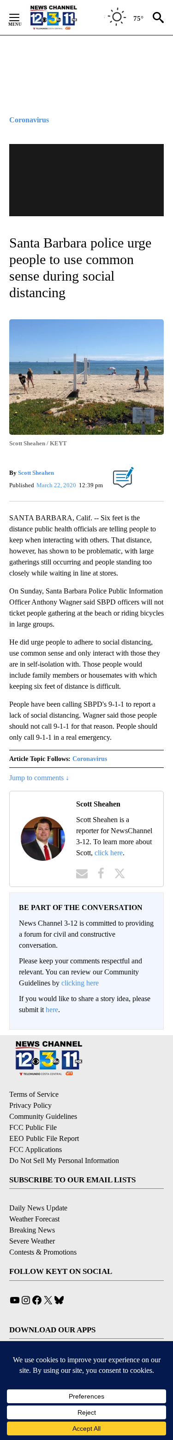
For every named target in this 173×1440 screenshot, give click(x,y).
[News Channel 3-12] (65, 17)
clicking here (80, 983)
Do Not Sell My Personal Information (64, 1160)
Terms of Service (34, 1094)
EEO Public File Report (44, 1138)
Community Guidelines (43, 1116)
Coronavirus (89, 758)
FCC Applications (35, 1149)
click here (109, 853)
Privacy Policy (30, 1105)
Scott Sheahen (36, 472)
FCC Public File (33, 1127)
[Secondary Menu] (21, 17)
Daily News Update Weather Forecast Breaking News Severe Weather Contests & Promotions (43, 1230)
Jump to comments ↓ (39, 778)
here (52, 1010)
